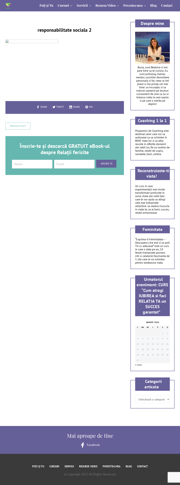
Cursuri (54, 466)
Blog (129, 466)
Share (43, 106)
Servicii (69, 466)
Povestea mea (111, 466)
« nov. (138, 364)
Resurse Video (88, 466)
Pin (91, 106)
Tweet (60, 106)
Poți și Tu (38, 466)
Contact (142, 466)
